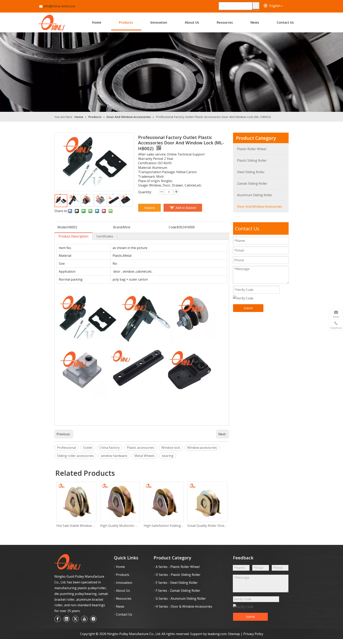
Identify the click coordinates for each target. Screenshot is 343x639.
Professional (66, 447)
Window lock (170, 447)
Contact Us (124, 614)
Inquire (149, 208)
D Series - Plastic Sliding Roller (178, 574)
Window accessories (202, 447)
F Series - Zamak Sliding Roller (178, 590)
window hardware (114, 456)
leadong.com (217, 634)
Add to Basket (185, 208)
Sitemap (234, 634)
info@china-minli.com (59, 6)
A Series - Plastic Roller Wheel (177, 567)
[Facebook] (57, 619)
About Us (123, 590)
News (120, 606)
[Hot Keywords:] (255, 5)
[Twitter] (75, 619)
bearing (167, 456)
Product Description (73, 236)
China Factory (109, 447)
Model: (62, 227)
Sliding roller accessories (75, 456)
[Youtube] (84, 619)
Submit (248, 308)
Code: (173, 227)
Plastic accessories (140, 447)
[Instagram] (93, 619)
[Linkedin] (66, 619)
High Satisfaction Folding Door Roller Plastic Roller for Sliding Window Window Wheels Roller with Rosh (163, 525)
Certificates (104, 236)
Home (120, 567)
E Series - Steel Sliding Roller (177, 582)
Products (122, 574)
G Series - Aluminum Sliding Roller (181, 598)
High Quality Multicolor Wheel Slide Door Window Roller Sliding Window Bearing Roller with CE (120, 525)
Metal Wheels (144, 456)
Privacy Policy (253, 634)
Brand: (118, 227)
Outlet (87, 447)
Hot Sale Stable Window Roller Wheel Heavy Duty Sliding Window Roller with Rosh (76, 525)
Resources (123, 598)
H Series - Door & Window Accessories (184, 606)
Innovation (124, 582)
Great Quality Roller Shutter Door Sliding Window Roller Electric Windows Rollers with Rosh (207, 525)
